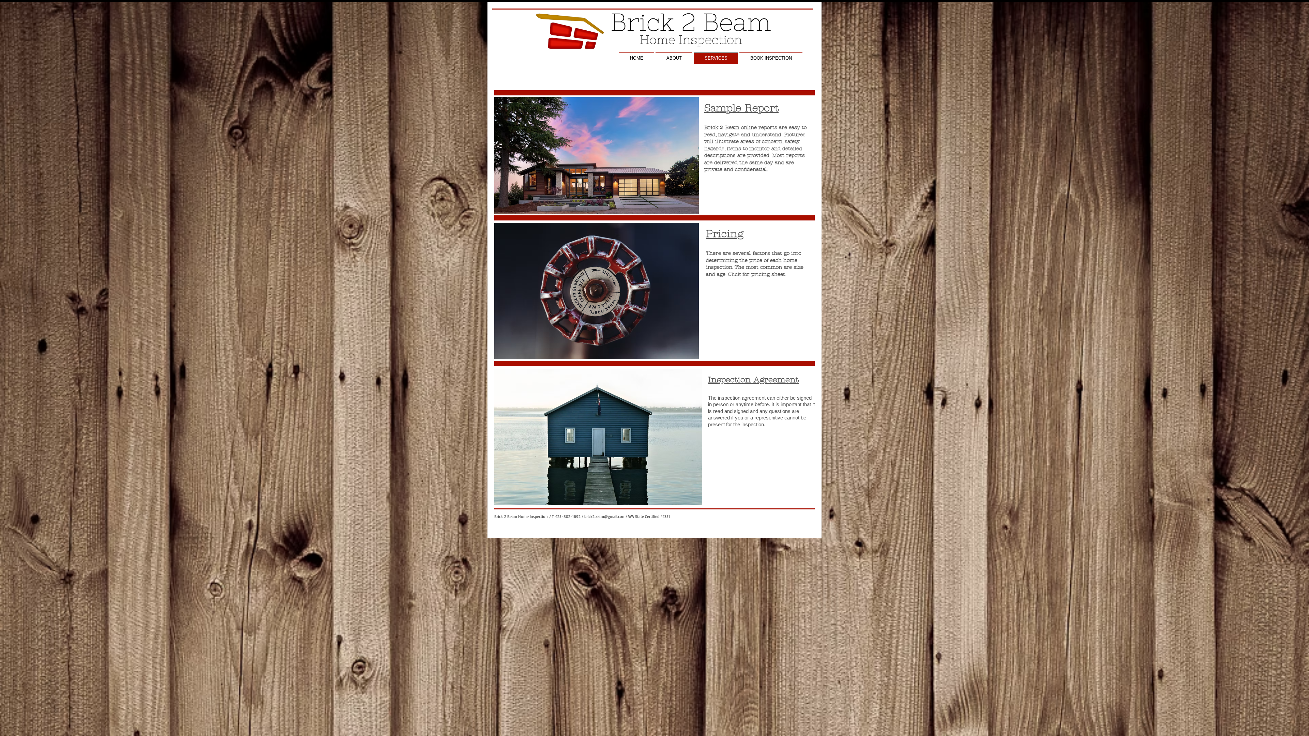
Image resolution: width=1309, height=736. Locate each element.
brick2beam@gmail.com (605, 516)
